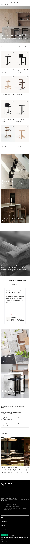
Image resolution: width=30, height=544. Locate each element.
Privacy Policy (3, 500)
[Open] (1, 1)
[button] (15, 518)
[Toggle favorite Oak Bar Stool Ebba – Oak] (13, 95)
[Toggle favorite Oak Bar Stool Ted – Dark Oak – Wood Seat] (27, 95)
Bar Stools (6, 4)
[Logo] (14, 2)
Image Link (2, 231)
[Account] (24, 1)
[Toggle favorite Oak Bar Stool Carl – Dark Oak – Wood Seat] (13, 144)
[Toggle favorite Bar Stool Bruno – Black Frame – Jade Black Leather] (13, 119)
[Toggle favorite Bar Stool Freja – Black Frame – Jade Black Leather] (13, 70)
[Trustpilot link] (4, 535)
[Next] (28, 306)
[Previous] (2, 306)
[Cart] (28, 1)
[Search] (4, 1)
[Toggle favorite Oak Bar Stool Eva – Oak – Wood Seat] (27, 144)
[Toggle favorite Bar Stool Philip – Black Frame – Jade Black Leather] (27, 70)
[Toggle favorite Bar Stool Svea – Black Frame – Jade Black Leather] (27, 119)
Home (2, 4)
